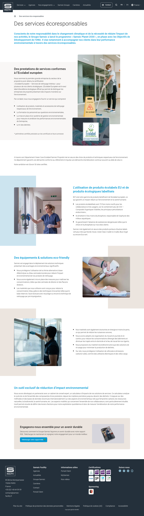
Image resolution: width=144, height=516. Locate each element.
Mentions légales (73, 506)
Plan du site (17, 506)
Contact (108, 5)
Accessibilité (123, 506)
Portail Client (38, 492)
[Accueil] (15, 16)
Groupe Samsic (39, 479)
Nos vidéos (65, 479)
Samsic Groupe (64, 5)
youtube (132, 471)
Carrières (76, 5)
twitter (120, 471)
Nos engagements (45, 5)
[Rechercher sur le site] (116, 5)
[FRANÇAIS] (121, 5)
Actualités (87, 5)
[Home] (8, 7)
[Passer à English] (127, 5)
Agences (32, 5)
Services (20, 5)
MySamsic (65, 475)
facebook (124, 471)
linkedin (128, 471)
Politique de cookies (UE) (92, 506)
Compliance (110, 506)
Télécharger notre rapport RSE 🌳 (34, 440)
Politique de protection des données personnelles (44, 506)
